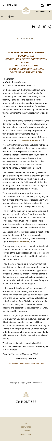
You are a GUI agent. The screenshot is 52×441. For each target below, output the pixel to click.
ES (23, 38)
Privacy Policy (26, 434)
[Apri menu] (48, 6)
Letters (5, 16)
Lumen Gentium (22, 241)
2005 (12, 16)
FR (28, 38)
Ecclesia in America (28, 140)
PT (33, 38)
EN (18, 38)
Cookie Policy (26, 430)
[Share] (49, 27)
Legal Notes (26, 427)
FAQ (26, 423)
